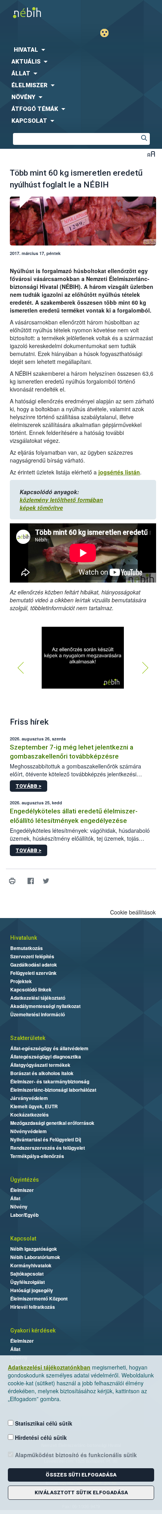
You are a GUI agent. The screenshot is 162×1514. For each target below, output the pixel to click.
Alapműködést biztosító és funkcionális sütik (75, 1455)
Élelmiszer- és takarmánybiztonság (49, 1081)
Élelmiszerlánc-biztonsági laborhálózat (53, 1089)
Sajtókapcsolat (27, 1273)
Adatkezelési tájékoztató (37, 997)
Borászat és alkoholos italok (42, 1073)
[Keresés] (144, 139)
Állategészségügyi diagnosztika (45, 1056)
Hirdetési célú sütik (40, 1437)
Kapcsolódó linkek (31, 989)
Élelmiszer (22, 1190)
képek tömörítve (41, 508)
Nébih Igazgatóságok (33, 1248)
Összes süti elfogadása (81, 1475)
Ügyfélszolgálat (27, 1281)
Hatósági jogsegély (31, 1290)
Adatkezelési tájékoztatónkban (49, 1367)
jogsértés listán (119, 472)
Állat (15, 1198)
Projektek (21, 981)
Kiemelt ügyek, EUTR (34, 1106)
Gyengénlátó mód (107, 33)
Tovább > (28, 786)
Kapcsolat (23, 1238)
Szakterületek (27, 1038)
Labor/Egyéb (24, 1214)
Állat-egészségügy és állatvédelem (49, 1048)
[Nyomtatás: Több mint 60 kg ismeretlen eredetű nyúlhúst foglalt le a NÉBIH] (12, 881)
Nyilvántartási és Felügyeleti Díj (45, 1139)
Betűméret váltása (151, 154)
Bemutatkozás (26, 948)
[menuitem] (81, 50)
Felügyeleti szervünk (33, 972)
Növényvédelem (28, 1131)
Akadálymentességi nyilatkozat (45, 1006)
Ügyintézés (24, 1180)
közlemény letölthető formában (61, 500)
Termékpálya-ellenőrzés (37, 1156)
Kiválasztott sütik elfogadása (81, 1492)
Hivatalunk (23, 938)
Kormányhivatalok (31, 1265)
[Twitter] (46, 881)
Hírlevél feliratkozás (32, 1306)
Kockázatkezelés (29, 1114)
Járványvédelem (29, 1098)
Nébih (40, 12)
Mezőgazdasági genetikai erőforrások (52, 1122)
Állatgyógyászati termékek (40, 1064)
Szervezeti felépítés (32, 956)
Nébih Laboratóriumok (35, 1257)
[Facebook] (30, 881)
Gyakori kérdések (32, 1330)
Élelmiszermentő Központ (39, 1298)
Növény (19, 1206)
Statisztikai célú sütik (42, 1423)
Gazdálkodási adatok (33, 964)
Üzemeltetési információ (37, 1014)
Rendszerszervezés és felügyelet (47, 1147)
